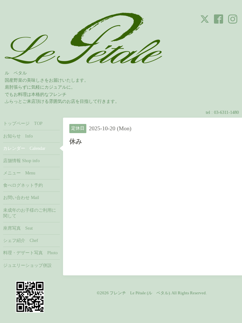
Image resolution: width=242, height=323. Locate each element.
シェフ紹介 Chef (20, 240)
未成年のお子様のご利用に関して (29, 213)
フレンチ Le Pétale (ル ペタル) (140, 293)
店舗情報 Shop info (21, 160)
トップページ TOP (23, 123)
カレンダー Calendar (24, 148)
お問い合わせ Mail (21, 197)
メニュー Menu (19, 173)
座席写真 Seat (18, 228)
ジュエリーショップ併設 (27, 265)
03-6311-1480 (226, 112)
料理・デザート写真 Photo (30, 252)
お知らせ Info (18, 136)
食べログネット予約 (23, 185)
